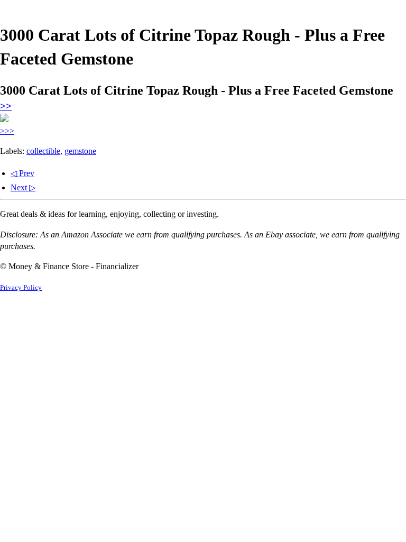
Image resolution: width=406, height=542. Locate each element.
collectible (43, 150)
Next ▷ (23, 187)
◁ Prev (22, 173)
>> (6, 106)
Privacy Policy (21, 287)
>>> (7, 130)
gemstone (80, 150)
